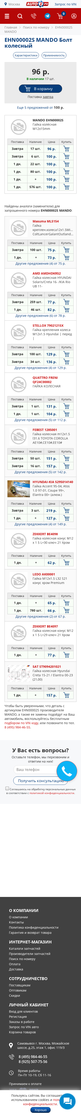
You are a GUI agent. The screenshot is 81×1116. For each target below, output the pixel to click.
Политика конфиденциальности (33, 927)
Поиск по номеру (22, 959)
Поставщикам (19, 985)
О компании (18, 917)
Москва (14, 4)
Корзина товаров (22, 1032)
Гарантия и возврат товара (30, 932)
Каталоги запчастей (24, 948)
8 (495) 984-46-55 (33, 1056)
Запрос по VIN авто (24, 1027)
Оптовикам (17, 990)
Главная (10, 27)
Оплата (14, 964)
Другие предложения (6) (41, 315)
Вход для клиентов (23, 1011)
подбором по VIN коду (21, 723)
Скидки (14, 995)
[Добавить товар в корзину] (66, 148)
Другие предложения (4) (41, 263)
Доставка (16, 969)
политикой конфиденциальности (51, 793)
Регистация (18, 1016)
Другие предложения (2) (41, 616)
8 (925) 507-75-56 (33, 1061)
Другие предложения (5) (41, 420)
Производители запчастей (29, 954)
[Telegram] (47, 18)
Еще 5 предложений (40, 107)
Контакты (16, 922)
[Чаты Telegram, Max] (67, 1101)
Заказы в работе (21, 1022)
